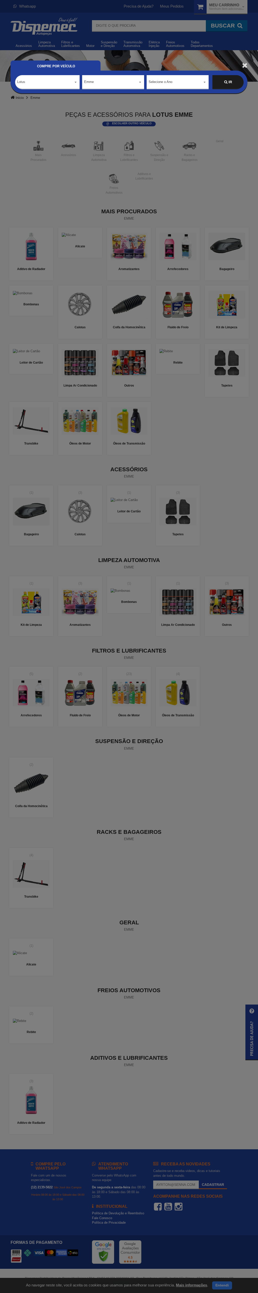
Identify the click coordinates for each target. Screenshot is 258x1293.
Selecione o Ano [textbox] (160, 82)
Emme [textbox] (89, 82)
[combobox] (47, 82)
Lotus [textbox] (21, 82)
